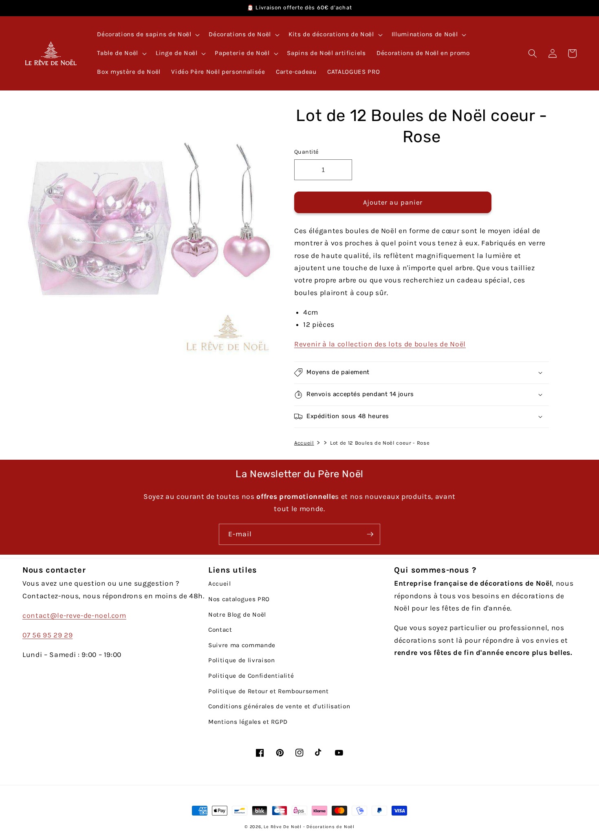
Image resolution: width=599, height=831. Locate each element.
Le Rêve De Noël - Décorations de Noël (309, 826)
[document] (147, 231)
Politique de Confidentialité (251, 675)
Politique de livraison (241, 660)
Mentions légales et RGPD (248, 721)
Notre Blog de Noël (237, 614)
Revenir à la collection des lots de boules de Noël (380, 343)
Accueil (304, 442)
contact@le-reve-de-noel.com (74, 615)
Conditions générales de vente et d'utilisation (279, 706)
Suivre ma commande (241, 645)
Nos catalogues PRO (239, 599)
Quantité (306, 151)
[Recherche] (532, 53)
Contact (220, 629)
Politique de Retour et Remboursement (268, 691)
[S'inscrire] (370, 534)
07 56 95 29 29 (47, 635)
